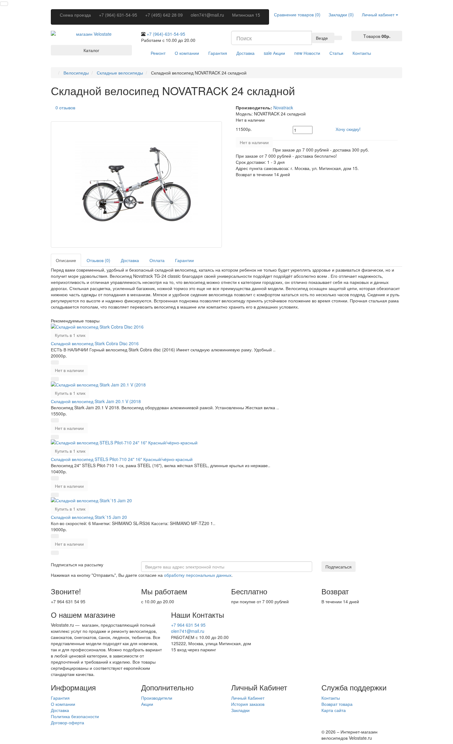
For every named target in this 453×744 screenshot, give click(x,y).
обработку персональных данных (197, 575)
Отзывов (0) (98, 260)
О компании (187, 53)
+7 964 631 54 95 (188, 625)
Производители (156, 698)
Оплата (157, 260)
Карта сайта (333, 710)
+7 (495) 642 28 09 (164, 15)
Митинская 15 (246, 15)
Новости (307, 53)
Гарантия (217, 53)
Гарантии (184, 260)
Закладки (240, 710)
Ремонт (158, 53)
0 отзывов (65, 107)
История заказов (247, 704)
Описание (66, 260)
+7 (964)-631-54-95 (166, 34)
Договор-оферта (67, 722)
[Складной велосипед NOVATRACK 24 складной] (136, 184)
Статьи (336, 53)
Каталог (91, 50)
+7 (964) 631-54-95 (118, 15)
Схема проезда (75, 15)
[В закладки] (55, 362)
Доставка (245, 53)
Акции (274, 53)
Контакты (362, 53)
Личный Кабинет (247, 698)
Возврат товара (337, 704)
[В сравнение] (55, 379)
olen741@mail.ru (207, 15)
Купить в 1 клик (70, 335)
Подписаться (338, 567)
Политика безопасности (75, 716)
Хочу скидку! (348, 129)
